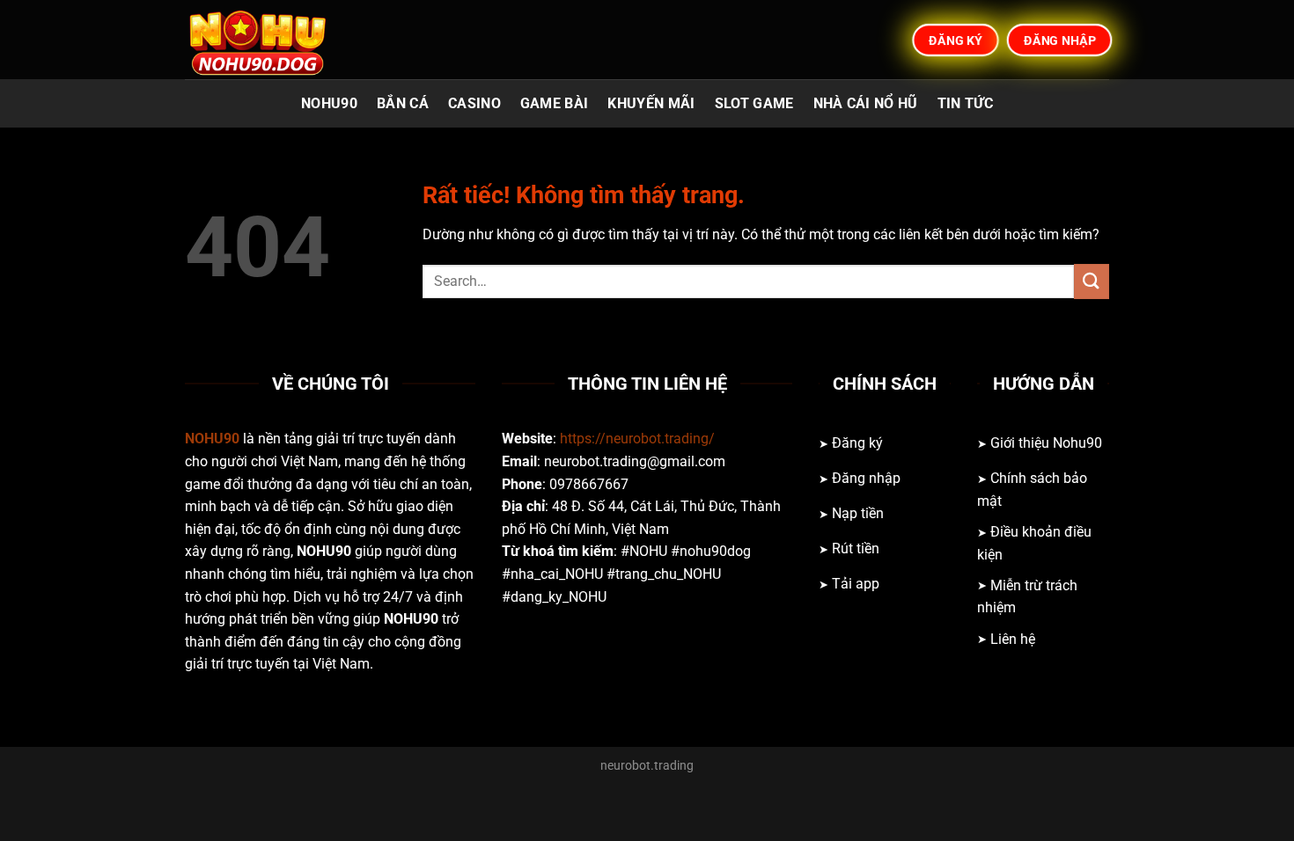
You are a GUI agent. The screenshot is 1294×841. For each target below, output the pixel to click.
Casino (474, 103)
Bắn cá (403, 103)
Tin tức (965, 103)
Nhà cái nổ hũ (865, 103)
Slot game (754, 103)
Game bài (554, 103)
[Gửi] (1091, 281)
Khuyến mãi (651, 103)
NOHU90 (329, 103)
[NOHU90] (273, 39)
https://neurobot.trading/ (637, 438)
